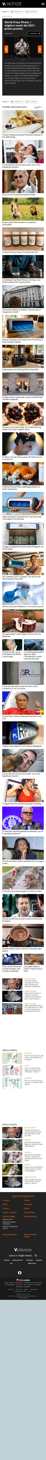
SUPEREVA (27, 1286)
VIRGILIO (11, 1282)
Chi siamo (11, 1289)
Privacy (26, 1289)
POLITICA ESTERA (30, 979)
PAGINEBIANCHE (10, 1284)
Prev (6, 49)
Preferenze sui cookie (21, 1291)
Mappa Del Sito (18, 1260)
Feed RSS (6, 1260)
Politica (27, 1200)
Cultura (6, 1208)
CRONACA (28, 1140)
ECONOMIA (28, 1053)
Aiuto (30, 1291)
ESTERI (9, 16)
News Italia (32, 1263)
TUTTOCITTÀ (19, 1284)
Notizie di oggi (9, 1216)
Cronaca (6, 1200)
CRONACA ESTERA (30, 991)
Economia (28, 1204)
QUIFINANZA (37, 1284)
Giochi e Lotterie (10, 1212)
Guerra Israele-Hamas (30, 1235)
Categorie (29, 1260)
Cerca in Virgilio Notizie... (21, 1255)
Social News (29, 1212)
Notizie (25, 1249)
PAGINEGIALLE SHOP (30, 1282)
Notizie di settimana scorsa (10, 1227)
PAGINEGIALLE (19, 1282)
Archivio (39, 1260)
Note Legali (19, 1289)
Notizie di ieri (8, 1219)
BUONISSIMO (19, 1286)
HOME (4, 16)
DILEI (24, 1284)
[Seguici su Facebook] (20, 1273)
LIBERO (6, 1282)
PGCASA (39, 1282)
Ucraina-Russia (30, 1216)
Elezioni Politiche (10, 1234)
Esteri (5, 1204)
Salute (26, 1208)
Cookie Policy (34, 1289)
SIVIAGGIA (30, 1284)
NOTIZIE (14, 4)
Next (40, 49)
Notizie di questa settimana (9, 1223)
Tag (11, 1263)
